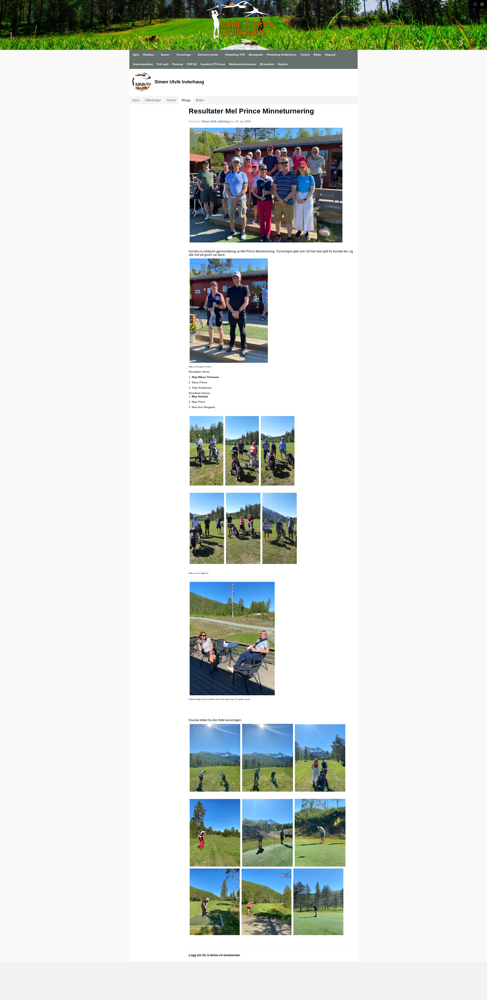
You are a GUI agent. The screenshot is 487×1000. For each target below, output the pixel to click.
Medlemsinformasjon (242, 64)
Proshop (177, 64)
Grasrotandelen (143, 64)
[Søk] (475, 4)
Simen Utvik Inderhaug (215, 121)
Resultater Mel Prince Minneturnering (251, 111)
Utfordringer (153, 100)
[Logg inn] (482, 4)
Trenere (305, 54)
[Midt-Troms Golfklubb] (238, 20)
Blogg (186, 100)
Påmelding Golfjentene (281, 54)
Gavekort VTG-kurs (213, 64)
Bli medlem (267, 64)
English (283, 64)
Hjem (136, 54)
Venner (171, 100)
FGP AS (192, 64)
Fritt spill (162, 64)
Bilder (317, 54)
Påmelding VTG (235, 54)
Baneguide (256, 54)
